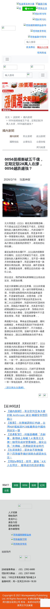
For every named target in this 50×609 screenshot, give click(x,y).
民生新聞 (27, 136)
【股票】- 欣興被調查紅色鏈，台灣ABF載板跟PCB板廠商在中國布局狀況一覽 (26, 426)
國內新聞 (27, 117)
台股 (6, 490)
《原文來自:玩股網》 (14, 387)
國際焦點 (14, 141)
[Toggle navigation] (7, 59)
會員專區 (30, 47)
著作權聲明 (13, 528)
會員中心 (12, 519)
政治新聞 (40, 136)
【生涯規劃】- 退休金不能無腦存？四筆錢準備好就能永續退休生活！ (27, 453)
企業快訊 (27, 141)
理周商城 (41, 52)
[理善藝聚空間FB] (37, 37)
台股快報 (40, 141)
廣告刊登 (12, 522)
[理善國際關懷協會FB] (34, 25)
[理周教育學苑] (38, 31)
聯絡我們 (12, 515)
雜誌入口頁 (42, 47)
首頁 (7, 117)
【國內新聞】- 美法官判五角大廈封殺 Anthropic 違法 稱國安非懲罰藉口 (27, 415)
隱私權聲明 (13, 525)
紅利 (42, 485)
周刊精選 (40, 147)
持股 (18, 239)
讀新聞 (16, 117)
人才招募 (12, 512)
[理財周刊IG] (39, 19)
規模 (15, 226)
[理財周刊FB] (39, 14)
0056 (20, 223)
